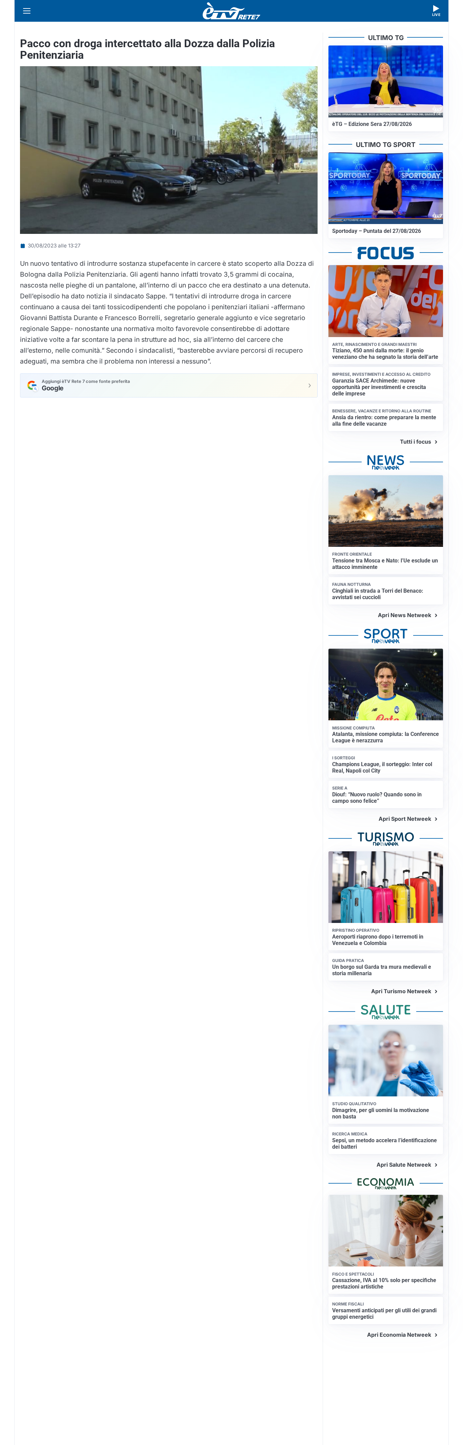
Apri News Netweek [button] (404, 615)
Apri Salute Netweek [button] (404, 1164)
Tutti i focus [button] (415, 441)
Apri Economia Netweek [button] (399, 1334)
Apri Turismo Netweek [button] (401, 991)
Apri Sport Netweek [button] (405, 818)
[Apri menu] (27, 11)
